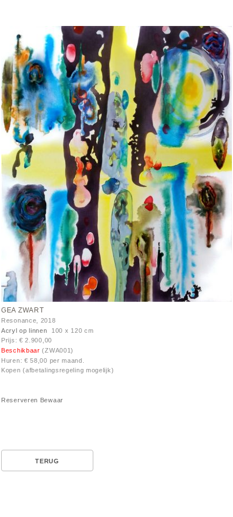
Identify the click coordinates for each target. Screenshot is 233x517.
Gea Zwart (22, 310)
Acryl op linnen (24, 330)
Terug (47, 461)
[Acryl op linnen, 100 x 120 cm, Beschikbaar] (116, 165)
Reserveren (19, 400)
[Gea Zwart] (116, 164)
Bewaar (51, 400)
